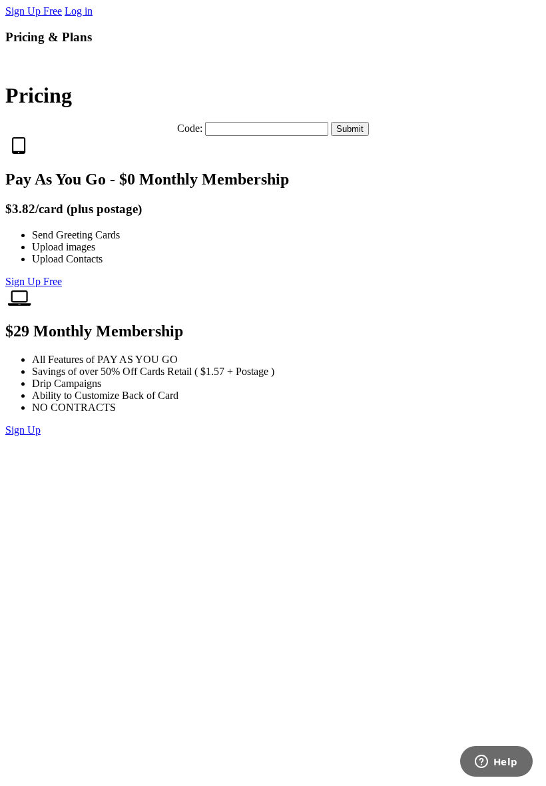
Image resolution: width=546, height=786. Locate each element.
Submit (350, 129)
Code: (191, 128)
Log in (79, 11)
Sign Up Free (33, 11)
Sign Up (23, 430)
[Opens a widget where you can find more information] (496, 762)
